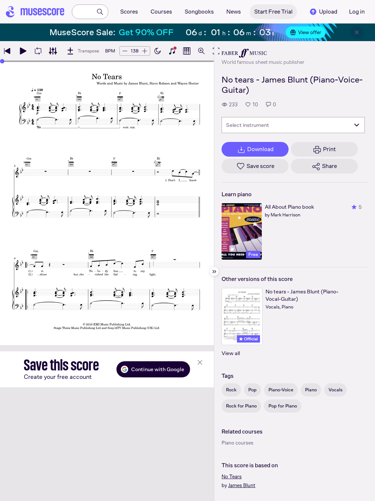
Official (250, 338)
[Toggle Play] (23, 51)
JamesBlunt (241, 485)
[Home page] (35, 12)
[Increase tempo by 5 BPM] (144, 51)
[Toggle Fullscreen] (216, 51)
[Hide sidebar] (214, 271)
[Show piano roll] (186, 51)
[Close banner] (356, 32)
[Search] (100, 12)
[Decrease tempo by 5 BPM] (124, 51)
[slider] (2, 61)
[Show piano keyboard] (172, 51)
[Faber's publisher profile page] (263, 53)
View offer (309, 32)
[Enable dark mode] (157, 51)
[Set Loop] (38, 51)
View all (231, 353)
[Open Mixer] (52, 51)
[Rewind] (7, 51)
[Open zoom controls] (201, 51)
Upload (328, 11)
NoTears (232, 476)
